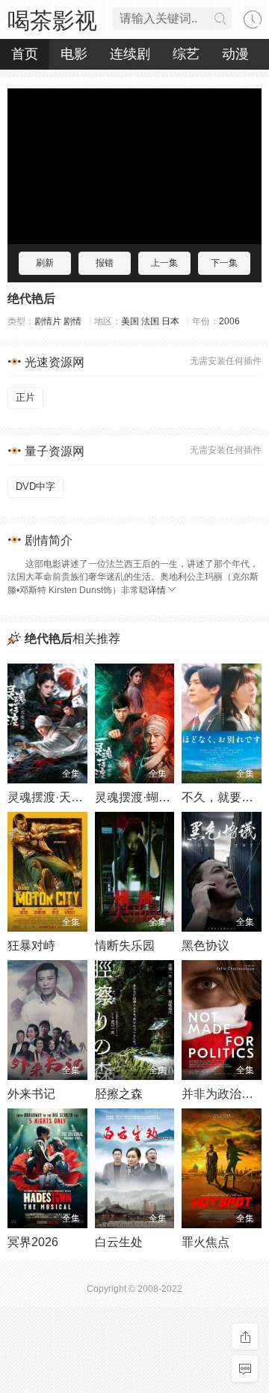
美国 (130, 321)
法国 (150, 321)
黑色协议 (205, 945)
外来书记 (31, 1093)
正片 (25, 397)
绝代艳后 (31, 298)
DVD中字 (35, 486)
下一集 (224, 263)
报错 (105, 263)
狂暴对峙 (31, 945)
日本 (170, 321)
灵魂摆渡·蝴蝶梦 (138, 797)
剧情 (72, 321)
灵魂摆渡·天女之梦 (57, 797)
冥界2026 (32, 1242)
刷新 (45, 263)
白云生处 (119, 1242)
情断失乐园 (125, 945)
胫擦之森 (119, 1093)
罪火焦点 (205, 1242)
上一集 (164, 263)
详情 (157, 590)
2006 (229, 321)
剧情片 (47, 321)
